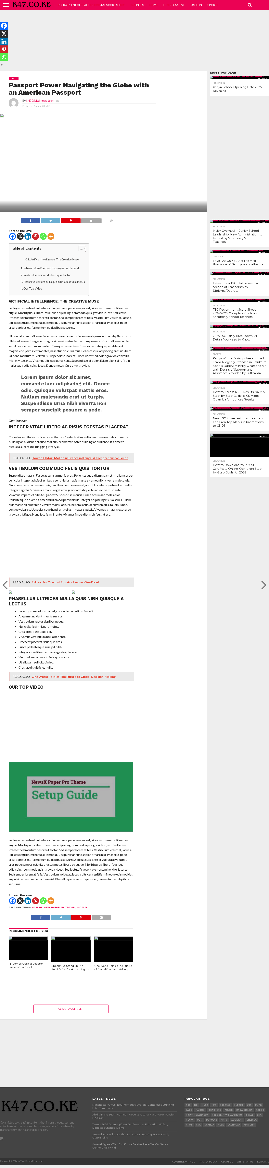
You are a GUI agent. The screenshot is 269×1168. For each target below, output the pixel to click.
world (82, 907)
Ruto (258, 1105)
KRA (198, 1125)
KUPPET (238, 1105)
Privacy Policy (208, 1161)
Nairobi (200, 1110)
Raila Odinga (244, 1110)
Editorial (263, 1161)
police (228, 1110)
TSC (188, 1105)
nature (37, 907)
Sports (212, 4)
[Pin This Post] (70, 219)
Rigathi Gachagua (197, 1115)
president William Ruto (227, 1115)
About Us (227, 1161)
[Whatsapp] (43, 236)
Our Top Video (32, 288)
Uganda (209, 1125)
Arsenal (225, 1105)
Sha (259, 1115)
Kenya (189, 1120)
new (47, 907)
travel (70, 907)
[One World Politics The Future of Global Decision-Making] (114, 939)
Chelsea (252, 1120)
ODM (199, 1120)
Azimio (260, 1110)
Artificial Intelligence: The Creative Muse (54, 259)
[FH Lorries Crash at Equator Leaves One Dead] (28, 939)
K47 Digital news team (40, 100)
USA (249, 1105)
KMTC (224, 1120)
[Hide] (1, 64)
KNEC (205, 1105)
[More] (50, 236)
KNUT (189, 1125)
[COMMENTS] (111, 219)
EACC (189, 1110)
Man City (249, 1125)
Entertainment (173, 4)
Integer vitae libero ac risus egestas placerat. (51, 268)
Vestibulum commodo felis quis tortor (47, 275)
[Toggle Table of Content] (80, 248)
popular (57, 907)
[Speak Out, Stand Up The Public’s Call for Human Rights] (71, 939)
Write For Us (245, 1161)
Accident (237, 1120)
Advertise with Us (183, 1161)
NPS (214, 1105)
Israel (249, 1115)
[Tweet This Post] (50, 219)
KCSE (221, 1125)
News (153, 4)
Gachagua (233, 1125)
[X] (20, 236)
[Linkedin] (27, 236)
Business (137, 4)
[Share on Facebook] (30, 219)
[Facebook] (12, 236)
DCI (196, 1105)
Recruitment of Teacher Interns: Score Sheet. (91, 4)
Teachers (215, 1110)
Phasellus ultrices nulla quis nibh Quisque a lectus (54, 281)
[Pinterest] (35, 236)
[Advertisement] (134, 40)
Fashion (196, 4)
